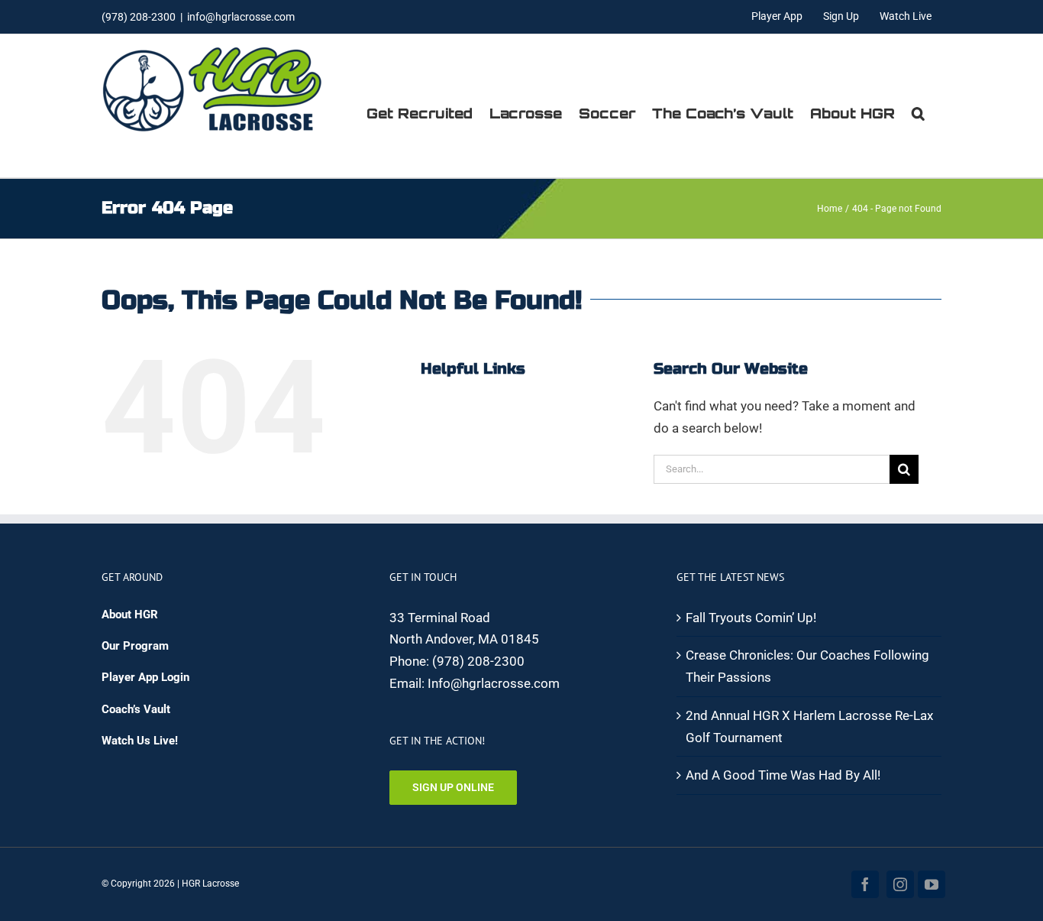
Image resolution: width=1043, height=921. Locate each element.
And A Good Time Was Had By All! (783, 775)
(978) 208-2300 (478, 661)
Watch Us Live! (140, 741)
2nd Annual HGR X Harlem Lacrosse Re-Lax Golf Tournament (809, 726)
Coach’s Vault (136, 709)
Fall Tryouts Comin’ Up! (751, 617)
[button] (918, 113)
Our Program (135, 646)
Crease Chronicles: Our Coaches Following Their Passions (807, 666)
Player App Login (145, 677)
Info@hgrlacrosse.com (494, 683)
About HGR (130, 614)
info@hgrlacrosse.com (241, 17)
